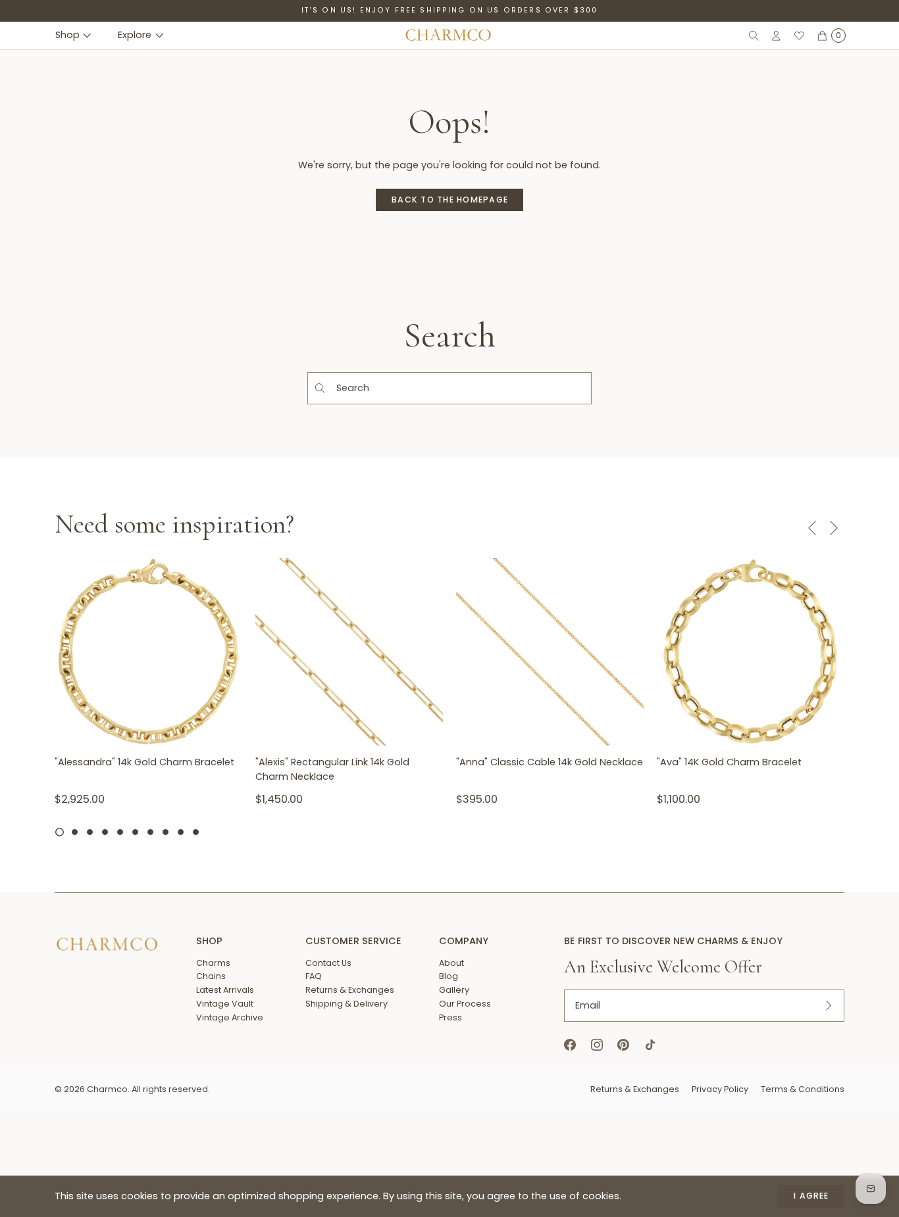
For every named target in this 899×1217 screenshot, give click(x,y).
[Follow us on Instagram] (596, 1045)
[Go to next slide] (833, 527)
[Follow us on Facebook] (570, 1045)
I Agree (811, 1195)
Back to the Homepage (450, 199)
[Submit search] (319, 388)
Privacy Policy (720, 1089)
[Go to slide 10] (195, 832)
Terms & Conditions (802, 1089)
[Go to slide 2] (74, 832)
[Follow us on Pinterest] (623, 1045)
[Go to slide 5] (120, 832)
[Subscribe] (828, 1005)
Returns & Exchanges (634, 1089)
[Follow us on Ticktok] (650, 1045)
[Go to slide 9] (180, 832)
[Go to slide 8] (165, 832)
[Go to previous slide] (812, 527)
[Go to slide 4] (105, 832)
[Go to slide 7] (150, 832)
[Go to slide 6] (135, 832)
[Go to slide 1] (59, 831)
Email (587, 1005)
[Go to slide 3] (89, 832)
